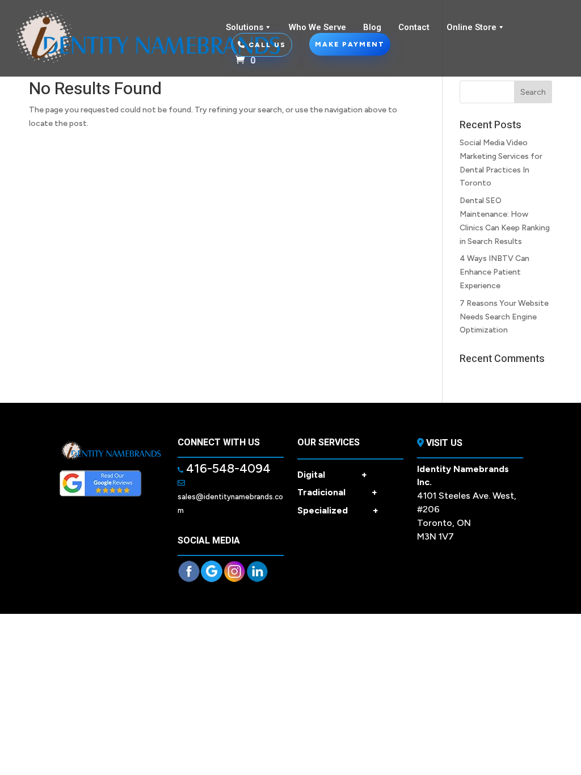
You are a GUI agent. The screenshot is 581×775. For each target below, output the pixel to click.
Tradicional (337, 492)
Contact (414, 27)
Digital (332, 474)
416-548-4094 (227, 468)
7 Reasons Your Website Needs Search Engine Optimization (504, 316)
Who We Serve (317, 27)
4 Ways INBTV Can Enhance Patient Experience (494, 272)
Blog (372, 27)
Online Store (471, 27)
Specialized (337, 510)
